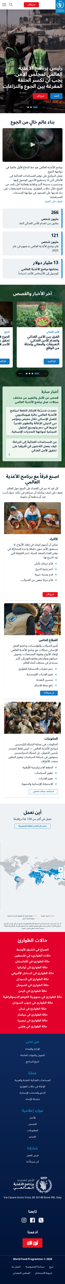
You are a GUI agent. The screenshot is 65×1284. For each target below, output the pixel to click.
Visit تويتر (41, 1220)
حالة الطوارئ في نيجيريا (32, 1020)
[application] (32, 145)
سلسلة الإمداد (32, 1099)
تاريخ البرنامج (32, 1061)
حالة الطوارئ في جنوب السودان (32, 1003)
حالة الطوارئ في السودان (32, 979)
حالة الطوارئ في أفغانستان (32, 961)
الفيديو (32, 1136)
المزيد (56, 96)
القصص (32, 1124)
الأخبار (33, 1117)
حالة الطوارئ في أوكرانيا (32, 967)
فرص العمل (32, 1155)
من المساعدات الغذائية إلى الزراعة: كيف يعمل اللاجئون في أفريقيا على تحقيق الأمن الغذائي (34, 446)
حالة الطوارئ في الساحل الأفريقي (32, 973)
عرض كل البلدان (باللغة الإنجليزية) (32, 826)
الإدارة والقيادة (32, 1049)
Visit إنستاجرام (24, 1220)
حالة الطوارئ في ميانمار (32, 1015)
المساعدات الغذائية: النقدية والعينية (32, 1080)
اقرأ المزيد (51, 361)
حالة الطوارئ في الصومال (32, 985)
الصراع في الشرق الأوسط (32, 950)
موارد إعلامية (32, 1111)
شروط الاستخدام (43, 1273)
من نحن (32, 1042)
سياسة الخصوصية (35, 1266)
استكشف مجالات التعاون (43, 792)
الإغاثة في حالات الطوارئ (32, 1086)
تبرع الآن (31, 5)
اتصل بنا (16, 1266)
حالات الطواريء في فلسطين (33, 956)
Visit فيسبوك (32, 1220)
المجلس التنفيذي (21, 1273)
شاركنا (32, 1148)
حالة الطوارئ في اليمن (32, 991)
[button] (22, 107)
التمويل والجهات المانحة (32, 1055)
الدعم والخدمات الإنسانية (32, 1092)
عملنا (32, 1073)
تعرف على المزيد (53, 201)
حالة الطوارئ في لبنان (33, 1009)
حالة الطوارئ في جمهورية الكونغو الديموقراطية (32, 997)
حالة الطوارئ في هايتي (32, 1026)
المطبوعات (32, 1130)
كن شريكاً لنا (49, 693)
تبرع (51, 1266)
